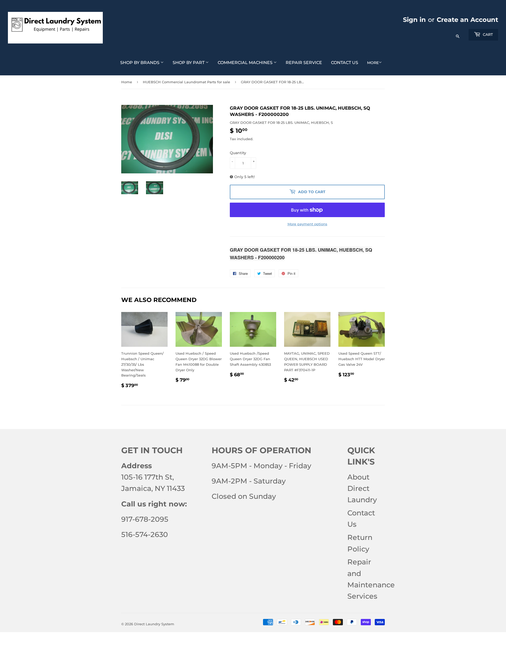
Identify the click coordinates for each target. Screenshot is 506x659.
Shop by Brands (140, 62)
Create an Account (467, 19)
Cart (487, 34)
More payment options (307, 224)
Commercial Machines (246, 62)
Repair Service (304, 62)
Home (126, 82)
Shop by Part (189, 62)
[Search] (458, 33)
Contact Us (344, 62)
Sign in (414, 19)
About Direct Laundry (362, 488)
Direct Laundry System (154, 624)
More (373, 62)
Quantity (238, 152)
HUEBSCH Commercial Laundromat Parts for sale (186, 82)
